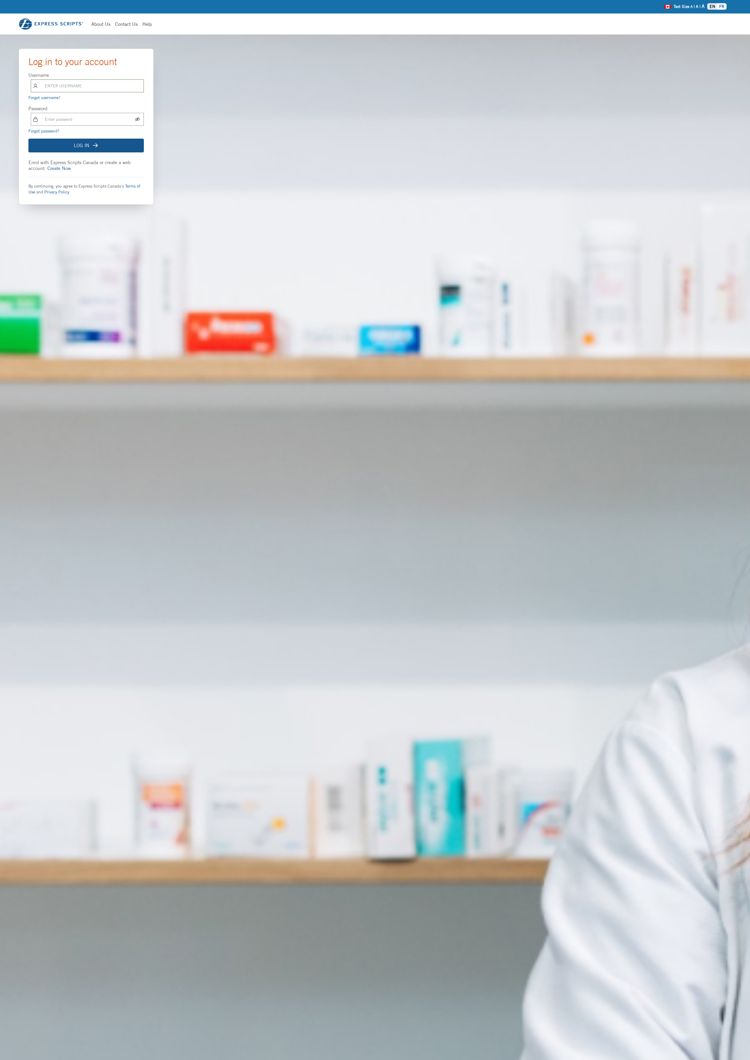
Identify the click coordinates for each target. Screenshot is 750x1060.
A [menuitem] (692, 6)
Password (37, 108)
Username (38, 75)
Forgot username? (44, 97)
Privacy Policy (56, 192)
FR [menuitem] (721, 6)
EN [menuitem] (712, 6)
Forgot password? (43, 131)
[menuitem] (667, 6)
